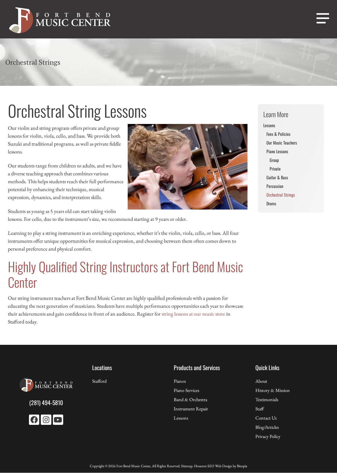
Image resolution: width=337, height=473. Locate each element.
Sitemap (186, 466)
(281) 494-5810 (46, 402)
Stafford (99, 381)
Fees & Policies (278, 134)
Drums (271, 203)
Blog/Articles (267, 427)
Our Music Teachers (281, 143)
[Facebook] (34, 420)
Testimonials (266, 399)
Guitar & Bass (277, 177)
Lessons (269, 125)
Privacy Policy (267, 436)
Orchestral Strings (280, 195)
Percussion (274, 186)
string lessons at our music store (193, 313)
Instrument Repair (191, 409)
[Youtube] (58, 420)
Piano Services (186, 390)
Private (275, 169)
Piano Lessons (277, 151)
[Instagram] (46, 420)
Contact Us (266, 418)
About (261, 381)
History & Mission (272, 390)
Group (274, 160)
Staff (259, 409)
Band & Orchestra (190, 399)
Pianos (180, 381)
